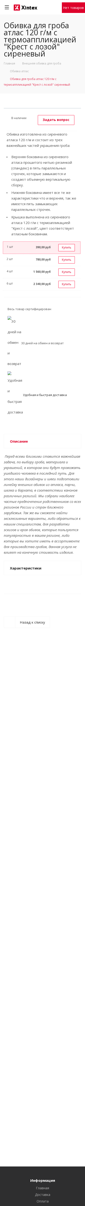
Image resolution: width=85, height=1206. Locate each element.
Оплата (43, 1201)
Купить (66, 247)
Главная (42, 1188)
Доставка (42, 1194)
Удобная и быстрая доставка (45, 395)
